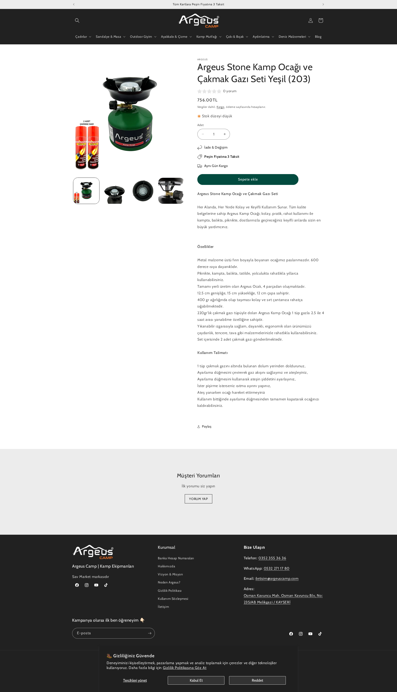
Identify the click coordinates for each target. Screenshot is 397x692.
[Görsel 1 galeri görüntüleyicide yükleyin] (86, 191)
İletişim (163, 607)
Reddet (257, 680)
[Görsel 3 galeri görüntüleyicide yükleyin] (143, 191)
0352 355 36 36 (272, 558)
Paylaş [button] (207, 426)
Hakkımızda (166, 566)
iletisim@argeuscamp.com (277, 578)
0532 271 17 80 (276, 568)
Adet (200, 125)
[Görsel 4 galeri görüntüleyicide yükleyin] (171, 191)
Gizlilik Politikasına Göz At (185, 668)
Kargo (220, 107)
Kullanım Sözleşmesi (173, 599)
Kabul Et (196, 680)
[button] (77, 20)
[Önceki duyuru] (74, 4)
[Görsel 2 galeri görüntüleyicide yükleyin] (115, 191)
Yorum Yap (198, 499)
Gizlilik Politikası (169, 591)
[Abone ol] (150, 633)
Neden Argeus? (169, 582)
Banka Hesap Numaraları (176, 558)
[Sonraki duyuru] (323, 4)
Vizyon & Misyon (170, 574)
